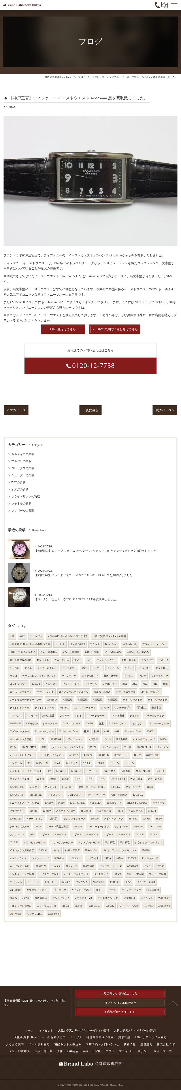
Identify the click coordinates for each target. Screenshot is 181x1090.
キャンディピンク (131, 890)
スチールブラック (154, 715)
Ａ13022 (73, 755)
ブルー (107, 739)
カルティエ (147, 660)
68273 (128, 882)
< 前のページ (16, 410)
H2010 (99, 890)
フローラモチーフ (97, 715)
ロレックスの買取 (22, 468)
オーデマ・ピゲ (96, 795)
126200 (160, 866)
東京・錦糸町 (155, 779)
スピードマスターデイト (53, 834)
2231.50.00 (164, 906)
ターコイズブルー (19, 826)
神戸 (86, 731)
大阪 (12, 636)
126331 (151, 731)
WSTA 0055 (155, 826)
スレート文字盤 (135, 874)
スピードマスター (65, 811)
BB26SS (66, 882)
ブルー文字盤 (143, 771)
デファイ (34, 787)
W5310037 (132, 866)
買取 (22, 636)
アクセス (95, 644)
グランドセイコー (106, 660)
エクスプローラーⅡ (21, 692)
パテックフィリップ (144, 739)
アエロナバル (135, 811)
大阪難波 (93, 739)
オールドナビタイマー (22, 755)
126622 (36, 684)
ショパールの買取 (22, 510)
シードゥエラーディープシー (25, 700)
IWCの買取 (18, 482)
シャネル (14, 668)
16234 (163, 739)
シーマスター (50, 723)
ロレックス (43, 660)
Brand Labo (111, 644)
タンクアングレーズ (111, 866)
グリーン (114, 763)
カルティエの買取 (22, 454)
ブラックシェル (74, 739)
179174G (115, 882)
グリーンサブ (133, 787)
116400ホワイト (118, 723)
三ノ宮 (127, 747)
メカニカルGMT (83, 898)
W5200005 (99, 882)
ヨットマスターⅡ (46, 906)
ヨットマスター (18, 684)
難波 (43, 747)
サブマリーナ (121, 755)
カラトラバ (33, 882)
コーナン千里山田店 (57, 826)
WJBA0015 (15, 890)
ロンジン (32, 715)
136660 (49, 803)
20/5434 (79, 906)
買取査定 (141, 707)
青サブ (137, 755)
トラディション (34, 819)
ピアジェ (128, 676)
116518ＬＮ (162, 668)
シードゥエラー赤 (125, 692)
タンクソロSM (35, 914)
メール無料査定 (113, 652)
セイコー (97, 668)
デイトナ (135, 715)
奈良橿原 (59, 858)
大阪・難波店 (111, 676)
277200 (92, 747)
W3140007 (164, 898)
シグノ (128, 668)
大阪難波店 (41, 898)
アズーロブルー (132, 731)
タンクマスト (17, 834)
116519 (34, 811)
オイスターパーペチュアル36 (25, 771)
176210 (146, 850)
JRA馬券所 (122, 739)
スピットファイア (113, 819)
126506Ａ (138, 795)
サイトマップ (163, 1051)
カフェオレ (92, 771)
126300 (132, 858)
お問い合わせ (130, 644)
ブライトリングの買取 (25, 496)
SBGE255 (138, 826)
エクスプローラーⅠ (85, 707)
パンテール (16, 763)
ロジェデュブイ (122, 707)
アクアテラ (159, 803)
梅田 (124, 684)
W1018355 (94, 906)
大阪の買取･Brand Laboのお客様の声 (30, 644)
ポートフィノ (101, 874)
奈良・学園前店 (119, 795)
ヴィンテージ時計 (81, 890)
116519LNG (36, 795)
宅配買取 (68, 700)
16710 (107, 858)
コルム (13, 898)
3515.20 (140, 834)
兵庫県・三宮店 (102, 692)
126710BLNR (144, 747)
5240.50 (160, 771)
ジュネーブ (60, 890)
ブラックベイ (17, 811)
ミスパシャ (147, 898)
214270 (105, 707)
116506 (117, 874)
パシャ (56, 850)
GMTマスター (75, 795)
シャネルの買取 (21, 503)
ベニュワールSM (146, 882)
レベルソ (61, 771)
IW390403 (53, 914)
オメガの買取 (19, 489)
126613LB (103, 755)
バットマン (162, 747)
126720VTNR (17, 795)
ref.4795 (148, 906)
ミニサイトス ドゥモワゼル (25, 803)
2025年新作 (152, 890)
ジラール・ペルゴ (129, 906)
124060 (147, 819)
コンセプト (36, 636)
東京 (32, 834)
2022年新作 (118, 715)
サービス (60, 644)
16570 (78, 779)
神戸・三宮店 (72, 850)
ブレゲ (142, 676)
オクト (78, 715)
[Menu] (174, 5)
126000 (87, 763)
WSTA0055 (16, 914)
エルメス (56, 866)
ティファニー (69, 668)
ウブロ (13, 676)
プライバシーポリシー (154, 644)
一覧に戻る (90, 410)
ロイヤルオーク (89, 676)
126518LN (40, 866)
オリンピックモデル (34, 842)
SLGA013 (86, 811)
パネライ (163, 660)
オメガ (77, 660)
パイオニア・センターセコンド (119, 850)
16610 (61, 803)
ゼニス (28, 668)
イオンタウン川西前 (21, 906)
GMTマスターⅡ (71, 723)
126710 (90, 723)
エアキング (16, 715)
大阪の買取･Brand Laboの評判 (109, 636)
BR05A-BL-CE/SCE (137, 803)
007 (49, 771)
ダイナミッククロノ (21, 779)
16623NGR (88, 866)
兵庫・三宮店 (92, 652)
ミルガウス (138, 723)
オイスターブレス (49, 874)
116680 (66, 906)
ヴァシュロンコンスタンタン (67, 747)
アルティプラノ (60, 898)
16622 (37, 826)
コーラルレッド (110, 747)
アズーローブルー (159, 723)
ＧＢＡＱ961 (144, 668)
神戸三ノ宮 (152, 755)
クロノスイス (128, 660)
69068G (110, 906)
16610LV (115, 787)
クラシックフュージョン (148, 842)
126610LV (52, 700)
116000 (95, 819)
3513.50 (133, 819)
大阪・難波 (136, 779)
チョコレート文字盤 (21, 739)
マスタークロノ (18, 858)
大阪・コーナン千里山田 (92, 787)
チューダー (51, 684)
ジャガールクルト (47, 668)
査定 (101, 723)
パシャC (64, 707)
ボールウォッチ (149, 858)
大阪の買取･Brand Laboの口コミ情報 (67, 636)
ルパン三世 (48, 715)
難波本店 (156, 707)
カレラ (40, 739)
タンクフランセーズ (74, 819)
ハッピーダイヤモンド (76, 874)
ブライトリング (71, 684)
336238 (152, 811)
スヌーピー (51, 882)
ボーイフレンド (45, 692)
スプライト (93, 858)
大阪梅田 (126, 771)
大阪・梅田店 (61, 660)
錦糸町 (40, 779)
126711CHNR (29, 747)
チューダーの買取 (22, 475)
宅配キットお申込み (138, 652)
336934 (43, 850)
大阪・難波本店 (48, 652)
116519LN (15, 723)
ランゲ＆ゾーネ (159, 676)
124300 (47, 811)
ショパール (91, 684)
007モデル (32, 723)
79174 (119, 811)
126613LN (15, 819)
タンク (147, 866)
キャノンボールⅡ (19, 866)
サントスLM (121, 826)
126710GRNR (77, 803)
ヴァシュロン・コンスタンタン (39, 676)
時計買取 (110, 842)
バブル (26, 898)
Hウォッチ (71, 866)
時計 (84, 668)
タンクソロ (82, 882)
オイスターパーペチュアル (73, 692)
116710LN (67, 787)
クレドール (113, 668)
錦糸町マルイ (114, 803)
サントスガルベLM (108, 898)
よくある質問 (77, 644)
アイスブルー (55, 795)
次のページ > (165, 410)
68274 (159, 819)
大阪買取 (53, 819)
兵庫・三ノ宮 (103, 811)
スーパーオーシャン (98, 826)
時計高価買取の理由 (21, 660)
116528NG (55, 739)
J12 (29, 763)
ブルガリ (64, 715)
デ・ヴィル (16, 882)
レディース (42, 763)
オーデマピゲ (69, 676)
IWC (89, 660)
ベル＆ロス (110, 771)
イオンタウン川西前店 (22, 850)
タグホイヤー (109, 684)
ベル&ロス (96, 803)
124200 (112, 890)
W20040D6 (130, 898)
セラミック (72, 763)
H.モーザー (91, 850)
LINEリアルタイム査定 (22, 652)
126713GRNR (117, 779)
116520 (149, 787)
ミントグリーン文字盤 (22, 874)
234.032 (78, 826)
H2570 (56, 763)
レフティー (75, 858)
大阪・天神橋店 (70, 652)
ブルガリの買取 (21, 461)
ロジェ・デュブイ (150, 692)
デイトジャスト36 (133, 700)
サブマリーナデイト (38, 890)
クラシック (51, 787)
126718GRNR (17, 787)
